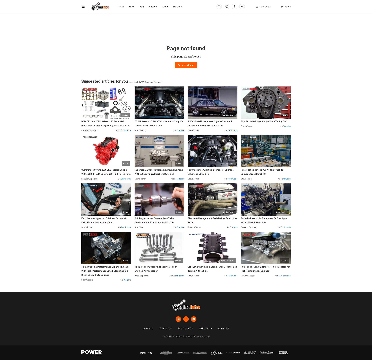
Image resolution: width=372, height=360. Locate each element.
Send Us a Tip (185, 328)
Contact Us (165, 328)
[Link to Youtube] (242, 6)
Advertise (223, 328)
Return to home (186, 65)
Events (164, 6)
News (131, 6)
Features (177, 6)
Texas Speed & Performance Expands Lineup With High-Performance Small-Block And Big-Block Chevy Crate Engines (105, 270)
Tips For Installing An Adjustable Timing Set (264, 121)
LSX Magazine (125, 130)
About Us (148, 328)
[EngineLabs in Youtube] (193, 319)
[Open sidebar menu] (83, 6)
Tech (141, 6)
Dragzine (180, 130)
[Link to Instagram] (226, 6)
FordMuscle (232, 130)
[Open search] (219, 6)
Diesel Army (126, 178)
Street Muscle (178, 275)
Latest (121, 6)
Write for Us (205, 328)
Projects (152, 6)
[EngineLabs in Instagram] (178, 319)
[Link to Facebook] (234, 6)
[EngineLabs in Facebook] (186, 319)
